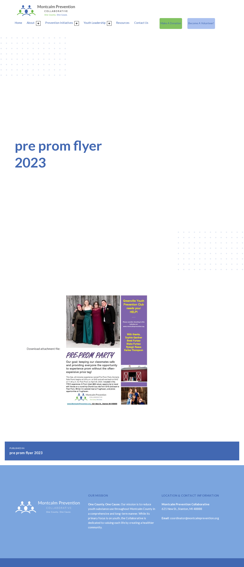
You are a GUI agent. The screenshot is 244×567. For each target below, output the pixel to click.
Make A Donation (171, 23)
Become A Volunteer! (201, 23)
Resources (122, 22)
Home (18, 22)
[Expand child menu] (38, 23)
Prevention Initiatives (59, 22)
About (31, 22)
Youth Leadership (95, 22)
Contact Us (141, 22)
